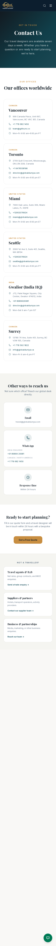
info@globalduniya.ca (23, 349)
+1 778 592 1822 (21, 345)
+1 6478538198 (20, 168)
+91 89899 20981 (15, 453)
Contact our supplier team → (20, 611)
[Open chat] (48, 938)
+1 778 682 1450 (21, 124)
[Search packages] (44, 5)
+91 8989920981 (21, 301)
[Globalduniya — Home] (7, 5)
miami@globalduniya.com (25, 217)
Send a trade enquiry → (18, 585)
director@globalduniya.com (26, 173)
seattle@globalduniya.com (25, 261)
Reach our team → (15, 637)
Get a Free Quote (28, 540)
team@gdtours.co (21, 128)
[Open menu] (51, 5)
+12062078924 (20, 212)
